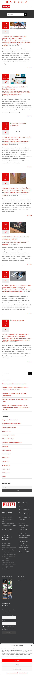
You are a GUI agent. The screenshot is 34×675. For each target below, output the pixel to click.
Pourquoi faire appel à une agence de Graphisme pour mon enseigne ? (15, 335)
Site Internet (6, 469)
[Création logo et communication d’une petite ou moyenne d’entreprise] (18, 276)
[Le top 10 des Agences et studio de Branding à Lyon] (18, 79)
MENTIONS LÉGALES (23, 672)
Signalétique (5, 144)
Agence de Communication (16, 41)
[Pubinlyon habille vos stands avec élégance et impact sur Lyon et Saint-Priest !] (9, 596)
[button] (31, 645)
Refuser (17, 664)
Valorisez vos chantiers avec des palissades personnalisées (14, 37)
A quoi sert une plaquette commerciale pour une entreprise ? (16, 138)
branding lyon (23, 42)
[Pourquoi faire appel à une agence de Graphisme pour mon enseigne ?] (18, 324)
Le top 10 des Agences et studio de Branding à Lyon (24, 535)
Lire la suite (29, 67)
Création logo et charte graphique (14, 44)
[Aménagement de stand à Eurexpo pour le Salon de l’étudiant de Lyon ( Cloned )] (9, 581)
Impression (6, 457)
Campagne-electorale (9, 435)
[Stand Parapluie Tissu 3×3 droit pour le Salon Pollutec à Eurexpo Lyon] (4, 596)
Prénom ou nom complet (8, 615)
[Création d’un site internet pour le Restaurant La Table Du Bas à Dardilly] (4, 591)
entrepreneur (23, 143)
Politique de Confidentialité (12, 672)
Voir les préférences (17, 669)
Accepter (17, 660)
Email (3, 620)
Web (4, 476)
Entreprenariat (5, 45)
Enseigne (5, 446)
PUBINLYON (6, 41)
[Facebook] (23, 580)
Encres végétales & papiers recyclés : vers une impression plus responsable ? (25, 516)
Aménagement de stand (15, 42)
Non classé (6, 461)
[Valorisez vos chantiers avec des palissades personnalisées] (18, 25)
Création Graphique (26, 290)
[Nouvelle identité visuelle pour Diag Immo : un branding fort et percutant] (9, 586)
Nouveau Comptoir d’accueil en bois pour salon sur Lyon (15, 238)
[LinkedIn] (21, 580)
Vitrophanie (6, 473)
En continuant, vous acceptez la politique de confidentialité (8, 628)
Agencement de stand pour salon (12, 423)
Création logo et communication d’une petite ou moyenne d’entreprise (16, 286)
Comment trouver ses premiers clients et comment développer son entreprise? (16, 189)
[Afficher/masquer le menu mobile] (31, 7)
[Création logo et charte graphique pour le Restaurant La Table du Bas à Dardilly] (9, 591)
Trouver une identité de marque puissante (14, 384)
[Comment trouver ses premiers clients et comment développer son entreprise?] (18, 178)
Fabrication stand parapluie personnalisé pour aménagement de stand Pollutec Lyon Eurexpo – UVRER (16, 407)
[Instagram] (18, 580)
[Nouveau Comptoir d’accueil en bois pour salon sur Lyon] (18, 227)
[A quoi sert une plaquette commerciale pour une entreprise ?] (18, 127)
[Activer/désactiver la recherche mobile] (27, 7)
